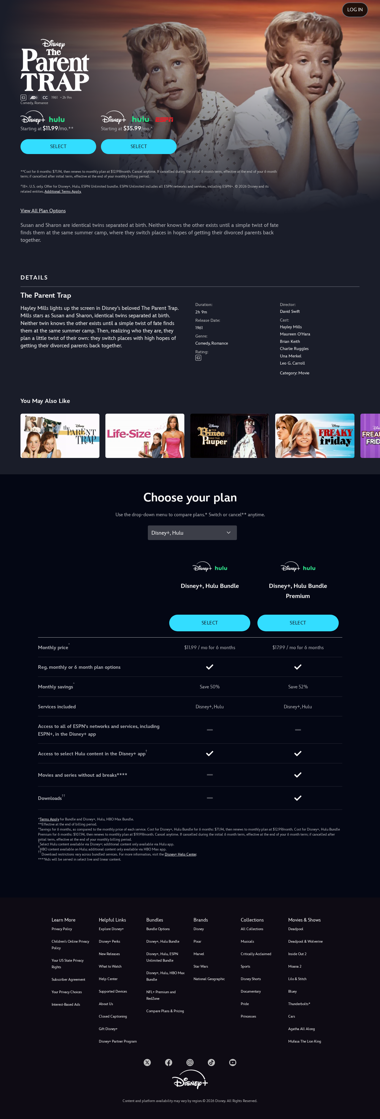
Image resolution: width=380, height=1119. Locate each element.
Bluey (292, 991)
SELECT (58, 146)
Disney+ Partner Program (118, 1041)
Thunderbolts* (299, 1004)
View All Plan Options (43, 211)
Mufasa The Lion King (304, 1041)
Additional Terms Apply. (63, 191)
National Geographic (209, 979)
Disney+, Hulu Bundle (162, 941)
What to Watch (110, 966)
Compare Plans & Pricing (165, 1011)
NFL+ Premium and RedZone (161, 995)
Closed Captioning (113, 1016)
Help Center (108, 979)
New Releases (109, 954)
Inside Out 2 (297, 954)
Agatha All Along (301, 1029)
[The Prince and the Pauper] (229, 436)
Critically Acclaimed (256, 954)
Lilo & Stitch (297, 979)
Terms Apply (49, 819)
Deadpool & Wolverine (305, 941)
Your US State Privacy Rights (67, 963)
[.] (147, 1062)
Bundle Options (158, 929)
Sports (245, 966)
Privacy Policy (62, 929)
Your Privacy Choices (67, 992)
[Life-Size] (144, 436)
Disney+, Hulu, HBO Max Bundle (165, 976)
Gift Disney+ (108, 1029)
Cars (291, 1016)
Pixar (197, 941)
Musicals (247, 941)
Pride (245, 1004)
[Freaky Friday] (314, 436)
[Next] (368, 435)
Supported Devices (113, 991)
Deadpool (295, 929)
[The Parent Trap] (59, 436)
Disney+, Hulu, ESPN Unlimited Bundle (162, 957)
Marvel (199, 954)
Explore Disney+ (111, 929)
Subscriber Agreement (68, 979)
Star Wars (201, 966)
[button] (119, 920)
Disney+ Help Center (180, 854)
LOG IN (355, 9)
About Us (106, 1004)
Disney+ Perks (109, 941)
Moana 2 (294, 966)
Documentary (251, 991)
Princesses (248, 1016)
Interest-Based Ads (66, 1004)
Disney (199, 929)
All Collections (252, 929)
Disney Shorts (251, 979)
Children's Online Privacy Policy (70, 944)
